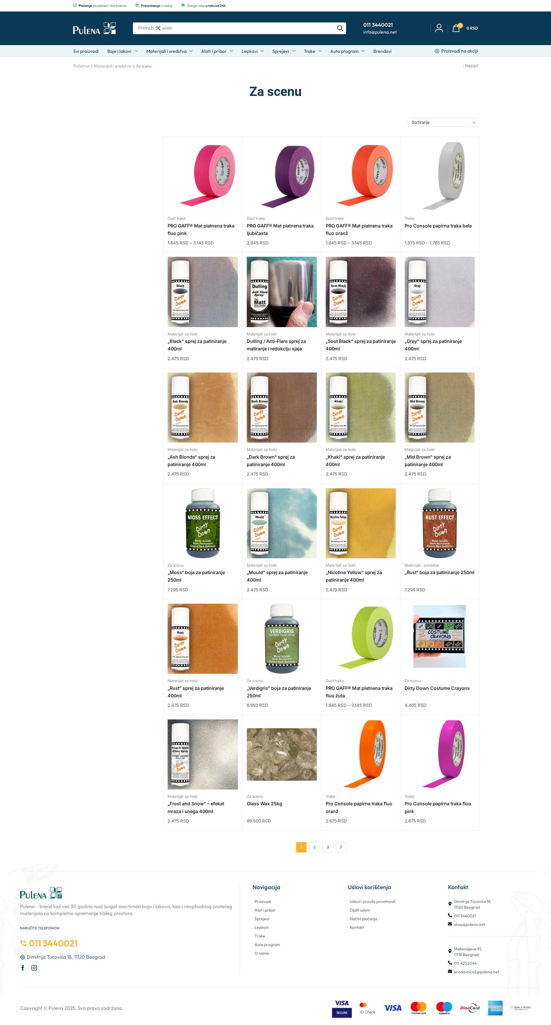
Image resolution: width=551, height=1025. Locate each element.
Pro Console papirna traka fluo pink (438, 807)
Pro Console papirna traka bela (438, 226)
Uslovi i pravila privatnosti (372, 901)
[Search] (340, 28)
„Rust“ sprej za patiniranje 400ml (196, 691)
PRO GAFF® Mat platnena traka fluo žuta (359, 691)
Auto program (267, 944)
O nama (262, 953)
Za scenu (176, 565)
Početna (81, 66)
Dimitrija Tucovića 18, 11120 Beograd (473, 904)
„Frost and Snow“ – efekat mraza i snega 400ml (196, 807)
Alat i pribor (265, 910)
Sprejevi (262, 918)
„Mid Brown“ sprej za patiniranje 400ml (428, 460)
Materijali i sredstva (112, 66)
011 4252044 (465, 963)
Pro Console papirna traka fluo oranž (359, 807)
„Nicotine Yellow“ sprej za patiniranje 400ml (354, 576)
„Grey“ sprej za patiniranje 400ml (433, 345)
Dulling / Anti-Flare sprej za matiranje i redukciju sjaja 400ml (276, 345)
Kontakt (357, 927)
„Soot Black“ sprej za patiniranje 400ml (361, 345)
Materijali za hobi (182, 334)
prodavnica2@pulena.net (476, 971)
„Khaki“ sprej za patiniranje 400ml (355, 460)
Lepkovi (262, 927)
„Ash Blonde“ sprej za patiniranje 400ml (191, 460)
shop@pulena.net (469, 924)
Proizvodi (263, 901)
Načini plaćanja (363, 918)
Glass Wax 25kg (264, 803)
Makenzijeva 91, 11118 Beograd (468, 951)
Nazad (471, 65)
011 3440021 (465, 915)
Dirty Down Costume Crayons (437, 688)
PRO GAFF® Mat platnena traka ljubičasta (280, 229)
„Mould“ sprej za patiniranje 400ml (277, 576)
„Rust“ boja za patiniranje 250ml (439, 572)
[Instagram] (34, 968)
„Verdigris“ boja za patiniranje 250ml (279, 691)
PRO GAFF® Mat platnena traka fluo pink (201, 229)
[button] (465, 28)
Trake (409, 218)
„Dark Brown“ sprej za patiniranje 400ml (271, 460)
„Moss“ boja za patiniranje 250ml (196, 576)
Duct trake (177, 218)
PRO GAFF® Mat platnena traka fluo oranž (359, 229)
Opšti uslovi (360, 910)
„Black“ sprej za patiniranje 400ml (197, 345)
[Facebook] (23, 968)
